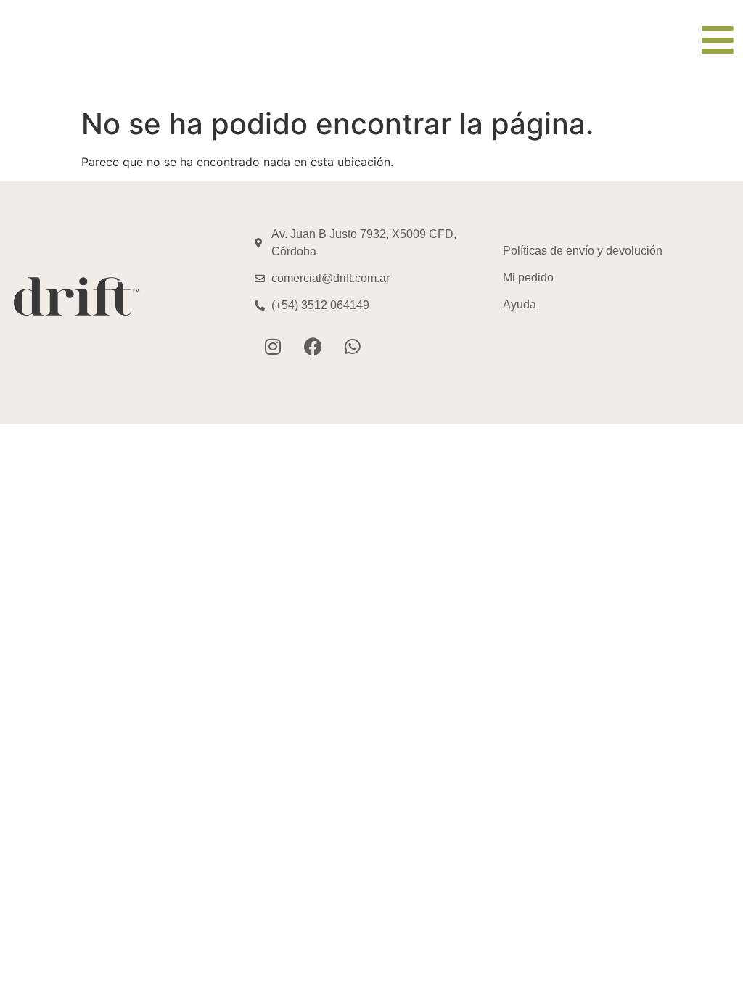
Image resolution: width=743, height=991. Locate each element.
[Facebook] (313, 347)
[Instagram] (273, 347)
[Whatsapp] (352, 347)
